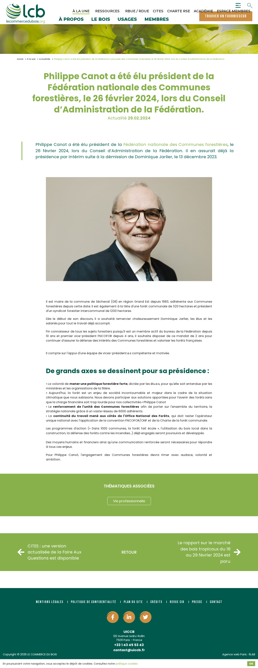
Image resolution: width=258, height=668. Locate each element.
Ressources (107, 11)
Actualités (44, 59)
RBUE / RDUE (137, 11)
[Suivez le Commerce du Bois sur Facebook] (113, 617)
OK (251, 664)
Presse (197, 602)
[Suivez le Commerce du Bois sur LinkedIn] (129, 617)
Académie (203, 11)
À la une (81, 11)
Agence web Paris (234, 654)
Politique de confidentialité (93, 602)
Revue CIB (177, 602)
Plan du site (133, 602)
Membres (156, 19)
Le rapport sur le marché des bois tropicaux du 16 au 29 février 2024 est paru (204, 552)
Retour (129, 552)
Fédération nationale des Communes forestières (175, 144)
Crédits (156, 602)
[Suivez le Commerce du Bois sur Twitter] (145, 617)
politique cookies (127, 664)
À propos (71, 19)
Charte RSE (178, 11)
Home (20, 59)
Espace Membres (233, 11)
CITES (158, 11)
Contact (216, 602)
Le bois (100, 19)
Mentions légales (49, 602)
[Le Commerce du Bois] (25, 14)
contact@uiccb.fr (129, 650)
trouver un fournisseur (226, 16)
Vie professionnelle (129, 501)
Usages (127, 19)
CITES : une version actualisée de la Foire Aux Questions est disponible (54, 552)
